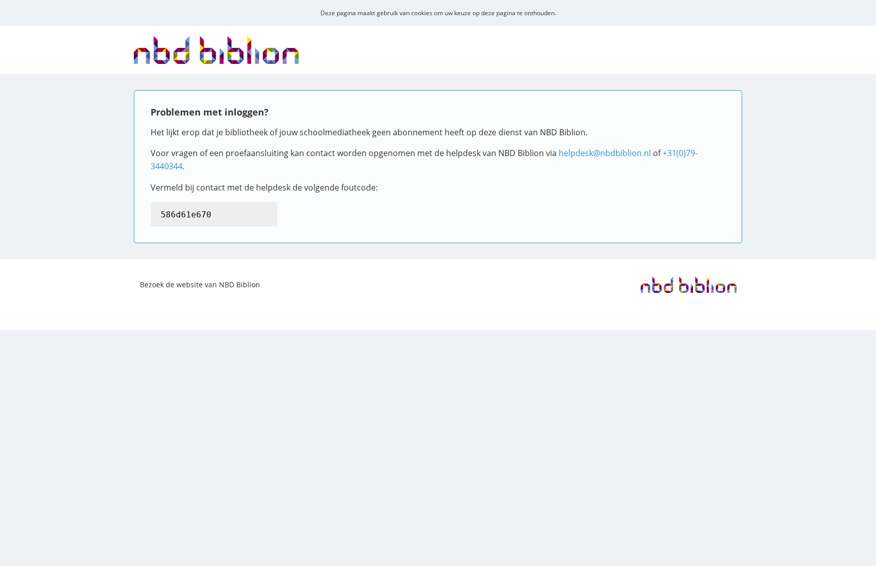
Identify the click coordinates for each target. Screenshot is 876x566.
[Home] (216, 57)
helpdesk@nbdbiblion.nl (605, 153)
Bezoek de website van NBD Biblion (200, 284)
